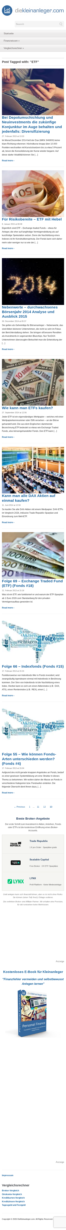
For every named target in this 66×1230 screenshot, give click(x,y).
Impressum (7, 1175)
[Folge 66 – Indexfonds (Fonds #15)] (33, 640)
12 (44, 807)
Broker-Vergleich (10, 1190)
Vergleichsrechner (14, 48)
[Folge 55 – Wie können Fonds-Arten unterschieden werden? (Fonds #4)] (33, 728)
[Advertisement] (33, 935)
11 (38, 807)
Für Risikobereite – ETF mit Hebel (32, 219)
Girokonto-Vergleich (12, 1194)
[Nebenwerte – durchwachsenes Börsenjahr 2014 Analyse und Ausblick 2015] (33, 281)
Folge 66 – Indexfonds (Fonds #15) (33, 666)
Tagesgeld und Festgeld (14, 1205)
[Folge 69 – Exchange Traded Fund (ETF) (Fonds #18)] (33, 555)
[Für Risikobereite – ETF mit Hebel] (33, 193)
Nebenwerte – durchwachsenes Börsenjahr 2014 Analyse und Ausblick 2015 (30, 312)
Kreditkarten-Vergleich (13, 1198)
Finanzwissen (12, 40)
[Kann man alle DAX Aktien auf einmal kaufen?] (33, 470)
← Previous (19, 807)
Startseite (9, 33)
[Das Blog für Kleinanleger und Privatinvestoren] (33, 10)
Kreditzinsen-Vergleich (13, 1201)
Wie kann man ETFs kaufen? (27, 408)
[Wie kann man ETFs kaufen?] (33, 382)
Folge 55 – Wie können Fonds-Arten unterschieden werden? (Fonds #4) (29, 759)
